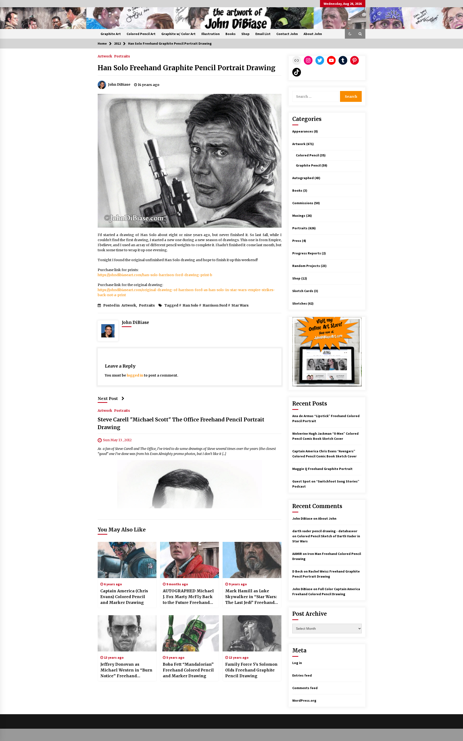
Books (230, 34)
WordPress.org (304, 700)
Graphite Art (111, 34)
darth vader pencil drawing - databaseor (324, 531)
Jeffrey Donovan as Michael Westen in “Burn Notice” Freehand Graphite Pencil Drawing (126, 670)
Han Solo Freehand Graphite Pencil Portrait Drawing (186, 67)
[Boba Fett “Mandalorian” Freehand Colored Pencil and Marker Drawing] (189, 633)
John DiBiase (302, 518)
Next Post (108, 398)
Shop (245, 34)
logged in (135, 375)
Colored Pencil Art (141, 34)
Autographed (303, 178)
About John (313, 34)
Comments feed (305, 688)
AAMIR (297, 554)
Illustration (210, 34)
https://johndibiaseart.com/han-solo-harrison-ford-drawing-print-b (155, 275)
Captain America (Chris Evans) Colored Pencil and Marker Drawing (124, 596)
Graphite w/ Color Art (178, 34)
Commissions (302, 203)
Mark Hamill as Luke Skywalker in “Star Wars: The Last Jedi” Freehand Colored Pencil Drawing (251, 596)
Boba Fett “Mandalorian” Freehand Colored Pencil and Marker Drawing (188, 670)
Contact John (287, 34)
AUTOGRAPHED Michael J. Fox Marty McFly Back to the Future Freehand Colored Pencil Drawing (188, 596)
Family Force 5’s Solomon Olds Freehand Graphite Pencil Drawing (251, 670)
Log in (297, 663)
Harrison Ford (215, 305)
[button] (350, 34)
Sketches (299, 303)
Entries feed (302, 675)
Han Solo (190, 305)
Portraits (122, 56)
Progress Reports (306, 253)
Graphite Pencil (308, 165)
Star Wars (240, 305)
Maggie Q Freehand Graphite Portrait (322, 469)
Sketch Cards (302, 291)
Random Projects (306, 266)
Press (296, 240)
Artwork (105, 56)
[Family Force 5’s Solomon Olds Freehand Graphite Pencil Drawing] (252, 633)
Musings (298, 215)
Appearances (302, 131)
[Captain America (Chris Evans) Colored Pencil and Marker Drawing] (127, 560)
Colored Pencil (307, 155)
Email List (263, 34)
